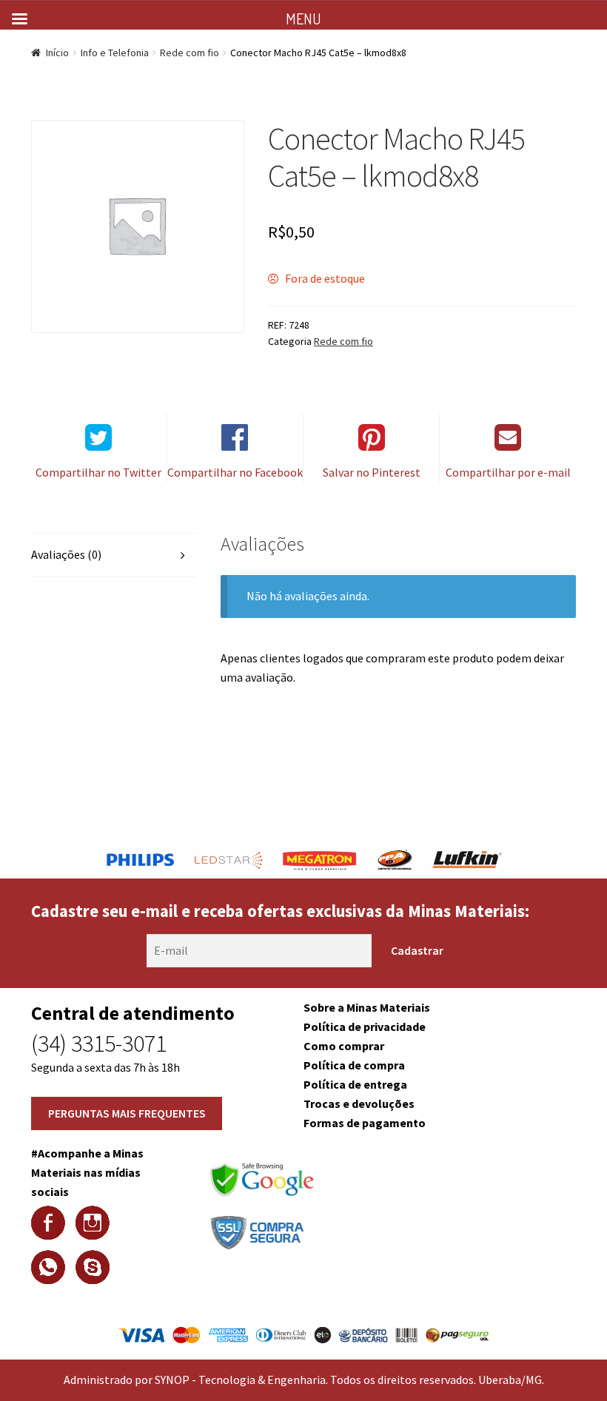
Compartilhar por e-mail (508, 472)
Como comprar (344, 1045)
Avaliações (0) (66, 554)
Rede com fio (189, 52)
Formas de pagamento (365, 1122)
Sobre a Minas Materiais (367, 1007)
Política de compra (354, 1065)
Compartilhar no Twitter (98, 472)
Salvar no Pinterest (371, 472)
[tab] (114, 555)
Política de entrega (355, 1084)
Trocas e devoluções (359, 1103)
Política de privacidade (365, 1026)
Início (57, 52)
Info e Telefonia (115, 52)
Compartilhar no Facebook (235, 472)
